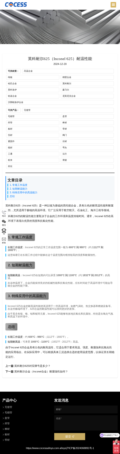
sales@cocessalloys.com (28, 241)
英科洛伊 (12, 89)
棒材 (64, 122)
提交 (68, 436)
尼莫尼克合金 (69, 96)
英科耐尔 (66, 83)
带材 (64, 129)
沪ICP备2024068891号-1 (80, 448)
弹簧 (64, 160)
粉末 (10, 160)
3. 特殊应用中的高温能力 (23, 192)
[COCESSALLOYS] (16, 4)
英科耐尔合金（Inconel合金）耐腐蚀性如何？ (41, 371)
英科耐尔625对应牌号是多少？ (32, 365)
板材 (10, 129)
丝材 (64, 141)
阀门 (64, 135)
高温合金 (28, 71)
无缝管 (27, 110)
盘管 (64, 116)
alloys (63, 448)
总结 (12, 196)
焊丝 (10, 166)
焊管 (10, 122)
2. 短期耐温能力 (18, 188)
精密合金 (66, 77)
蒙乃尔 (65, 89)
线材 (10, 147)
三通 (10, 154)
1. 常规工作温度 (18, 185)
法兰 (64, 154)
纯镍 (10, 77)
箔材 (10, 135)
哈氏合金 (12, 83)
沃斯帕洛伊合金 (15, 102)
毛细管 (11, 116)
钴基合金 (12, 96)
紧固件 (11, 141)
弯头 (64, 147)
